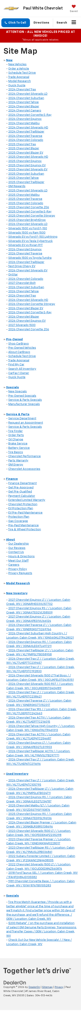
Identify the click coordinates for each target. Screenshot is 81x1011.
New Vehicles (17, 64)
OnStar (13, 274)
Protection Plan (18, 516)
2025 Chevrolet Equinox (25, 161)
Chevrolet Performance (24, 456)
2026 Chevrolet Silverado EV (27, 270)
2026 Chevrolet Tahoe (23, 291)
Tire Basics (15, 452)
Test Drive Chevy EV (21, 266)
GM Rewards (16, 186)
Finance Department (22, 483)
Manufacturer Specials (24, 404)
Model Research (19, 81)
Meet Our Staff (18, 560)
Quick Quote (16, 85)
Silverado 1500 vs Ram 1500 (26, 232)
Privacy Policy (17, 569)
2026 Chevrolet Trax (22, 295)
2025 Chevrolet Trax (22, 144)
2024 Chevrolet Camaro (24, 110)
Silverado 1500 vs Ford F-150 (27, 228)
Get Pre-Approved (21, 487)
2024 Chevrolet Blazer (23, 106)
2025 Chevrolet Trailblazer (26, 182)
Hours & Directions (21, 556)
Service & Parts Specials (25, 399)
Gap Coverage (18, 521)
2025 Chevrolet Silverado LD (27, 190)
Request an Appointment (25, 422)
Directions (41, 22)
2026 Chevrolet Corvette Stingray (31, 304)
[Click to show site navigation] (74, 23)
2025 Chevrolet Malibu (24, 194)
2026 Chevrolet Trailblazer (26, 262)
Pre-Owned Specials (22, 395)
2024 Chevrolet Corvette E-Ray (30, 114)
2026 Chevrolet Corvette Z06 (28, 329)
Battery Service (19, 447)
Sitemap (47, 987)
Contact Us (16, 552)
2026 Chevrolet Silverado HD (28, 300)
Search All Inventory (22, 368)
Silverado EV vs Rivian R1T (25, 245)
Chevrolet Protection (22, 504)
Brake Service (17, 443)
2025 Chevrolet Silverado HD (28, 156)
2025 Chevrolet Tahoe (23, 177)
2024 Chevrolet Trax (22, 89)
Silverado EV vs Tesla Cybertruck (30, 241)
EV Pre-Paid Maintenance (25, 512)
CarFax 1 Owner (18, 373)
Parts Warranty (18, 460)
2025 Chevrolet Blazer (23, 148)
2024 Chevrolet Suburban (26, 98)
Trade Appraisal (18, 77)
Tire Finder (15, 431)
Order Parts (16, 435)
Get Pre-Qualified (20, 491)
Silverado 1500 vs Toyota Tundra (30, 257)
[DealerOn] (14, 982)
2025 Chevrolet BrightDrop (27, 220)
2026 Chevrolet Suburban (26, 287)
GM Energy (15, 464)
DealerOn (34, 987)
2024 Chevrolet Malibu (24, 123)
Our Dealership (18, 543)
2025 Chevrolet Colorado (25, 203)
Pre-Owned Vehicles (22, 347)
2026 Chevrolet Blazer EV (25, 308)
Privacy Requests (20, 573)
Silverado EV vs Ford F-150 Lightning (32, 236)
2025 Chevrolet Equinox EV (27, 165)
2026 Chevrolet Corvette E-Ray (30, 312)
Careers (13, 564)
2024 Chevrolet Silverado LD (27, 93)
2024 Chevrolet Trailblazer (26, 131)
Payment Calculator (21, 496)
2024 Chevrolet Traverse (25, 136)
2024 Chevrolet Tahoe (23, 102)
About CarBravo (19, 352)
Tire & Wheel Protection (24, 529)
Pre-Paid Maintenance (23, 525)
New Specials (17, 391)
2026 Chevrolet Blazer (23, 316)
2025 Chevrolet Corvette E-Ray (30, 211)
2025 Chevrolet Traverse (25, 199)
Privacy (59, 987)
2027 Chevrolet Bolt (22, 283)
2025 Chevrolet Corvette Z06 (28, 207)
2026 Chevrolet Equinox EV (27, 320)
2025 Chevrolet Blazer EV (25, 152)
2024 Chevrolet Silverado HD (28, 127)
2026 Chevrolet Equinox (25, 249)
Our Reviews (16, 548)
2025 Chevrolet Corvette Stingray (31, 215)
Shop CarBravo (18, 343)
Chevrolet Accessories (24, 469)
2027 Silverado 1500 (22, 325)
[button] (15, 22)
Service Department (22, 418)
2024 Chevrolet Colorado (25, 140)
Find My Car (16, 364)
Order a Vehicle (18, 68)
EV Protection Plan (20, 508)
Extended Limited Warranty (26, 500)
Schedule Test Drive (22, 72)
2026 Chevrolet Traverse (25, 253)
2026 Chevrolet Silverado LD (27, 224)
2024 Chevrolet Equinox (25, 119)
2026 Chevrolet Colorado (25, 278)
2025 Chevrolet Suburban (26, 173)
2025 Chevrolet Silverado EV (27, 169)
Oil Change (15, 439)
